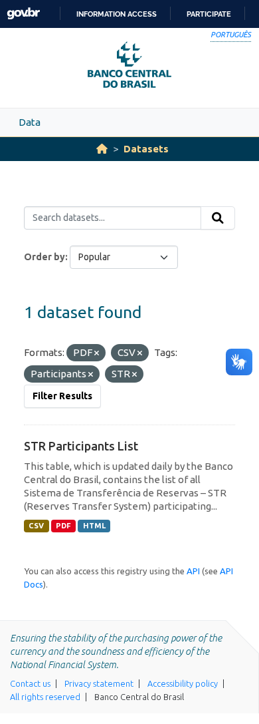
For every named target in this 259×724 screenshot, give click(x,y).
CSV (36, 526)
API (193, 571)
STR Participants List (81, 445)
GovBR (23, 13)
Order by (44, 257)
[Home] (102, 148)
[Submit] (218, 218)
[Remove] (96, 353)
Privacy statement (98, 683)
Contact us (30, 683)
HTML (94, 526)
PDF (63, 526)
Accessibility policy (182, 683)
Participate (209, 14)
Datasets (146, 148)
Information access (116, 14)
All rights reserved (45, 696)
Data (30, 122)
